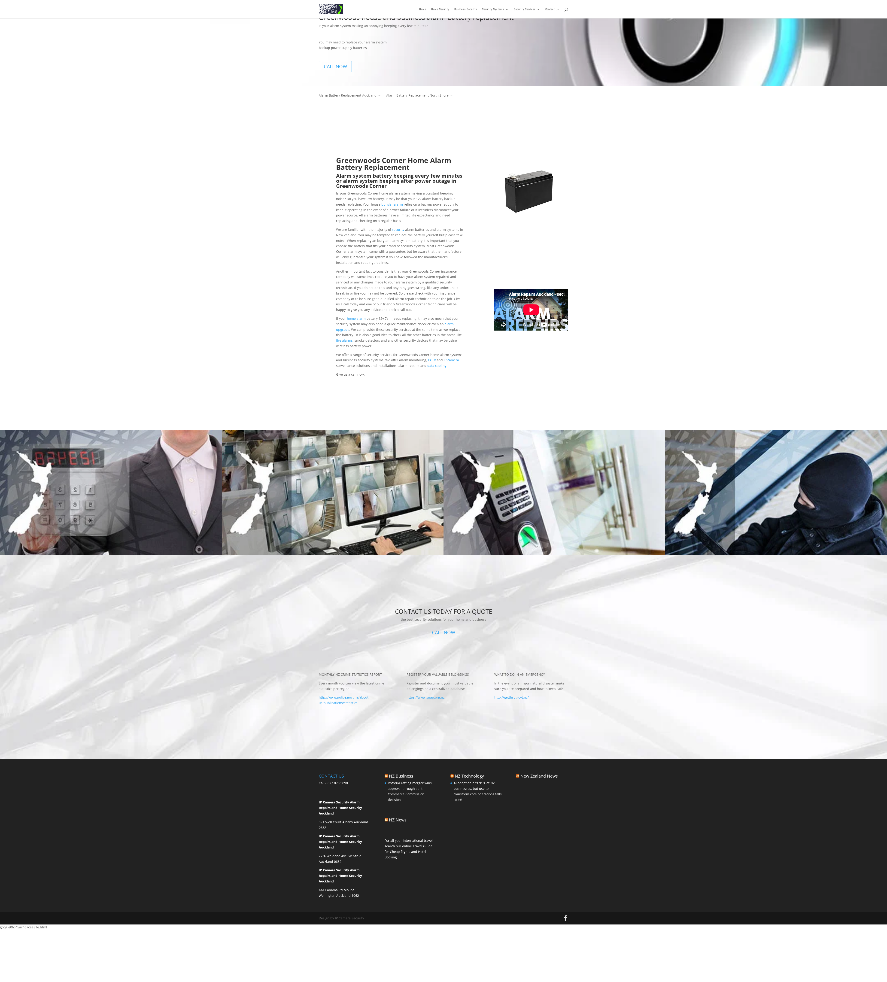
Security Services (525, 9)
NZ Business (401, 776)
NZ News (398, 820)
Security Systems (493, 9)
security (397, 229)
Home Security (440, 9)
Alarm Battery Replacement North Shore (417, 95)
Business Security (465, 9)
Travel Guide (422, 846)
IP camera (451, 360)
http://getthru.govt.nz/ (511, 697)
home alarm (356, 318)
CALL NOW (335, 66)
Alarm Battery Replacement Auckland (348, 95)
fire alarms (344, 340)
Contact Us (552, 9)
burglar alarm (391, 204)
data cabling (436, 365)
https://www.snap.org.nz (426, 697)
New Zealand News (539, 776)
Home (422, 9)
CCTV (431, 360)
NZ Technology (469, 776)
